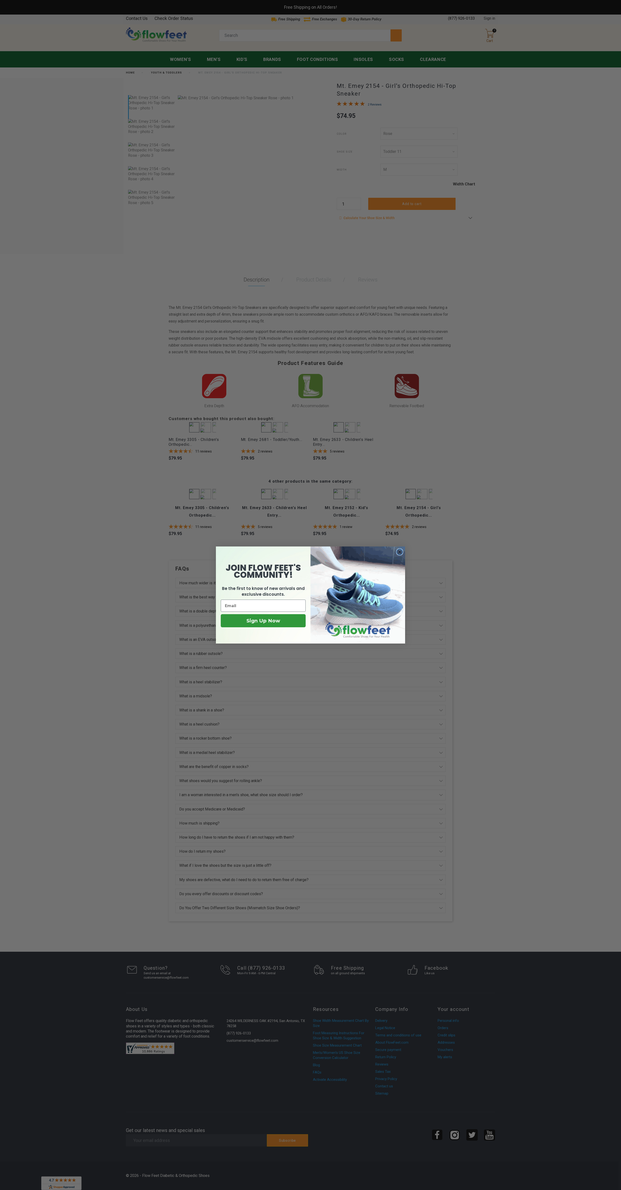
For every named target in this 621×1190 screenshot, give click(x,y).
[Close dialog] (400, 552)
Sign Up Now (263, 621)
